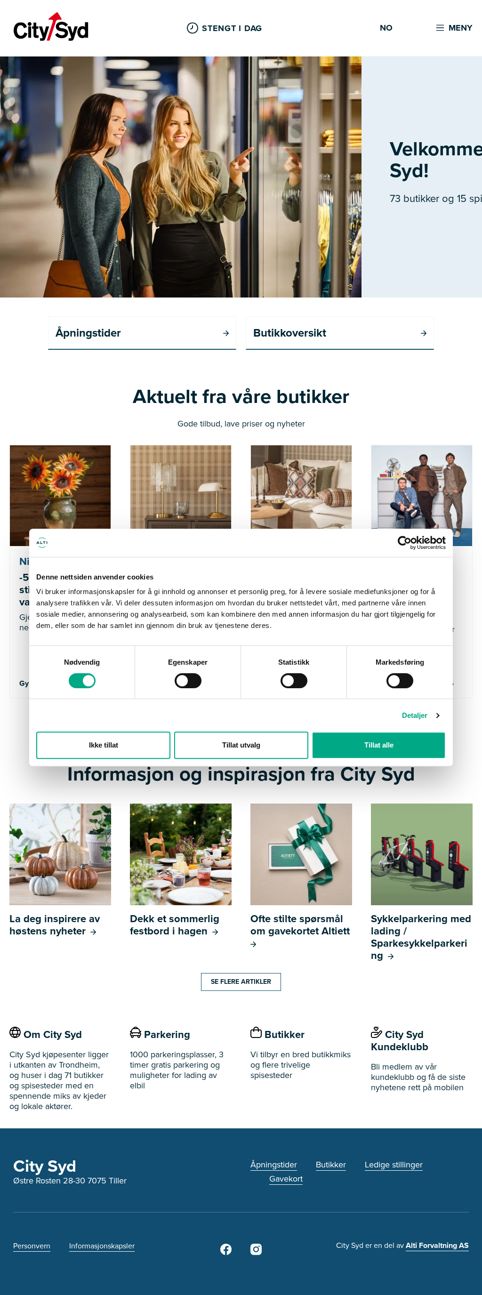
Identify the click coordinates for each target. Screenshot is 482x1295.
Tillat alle (379, 745)
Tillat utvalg (241, 745)
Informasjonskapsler (102, 1245)
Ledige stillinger (394, 1164)
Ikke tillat (103, 745)
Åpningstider (273, 1164)
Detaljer (415, 715)
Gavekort (286, 1179)
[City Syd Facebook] (226, 1252)
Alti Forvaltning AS (437, 1245)
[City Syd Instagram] (256, 1252)
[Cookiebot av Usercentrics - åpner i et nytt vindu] (404, 543)
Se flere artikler (241, 982)
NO (386, 28)
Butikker (331, 1164)
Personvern (31, 1245)
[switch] (188, 680)
